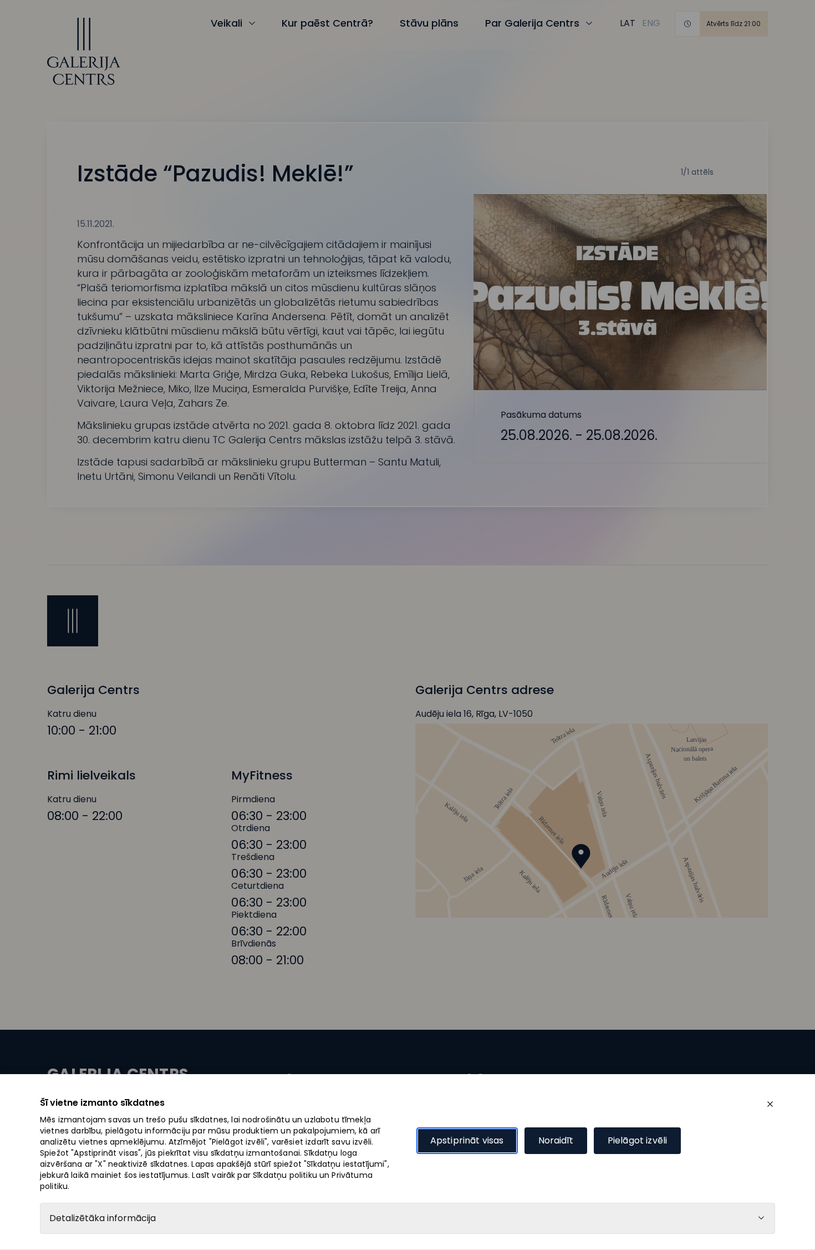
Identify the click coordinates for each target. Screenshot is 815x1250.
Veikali (226, 23)
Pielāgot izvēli (637, 1140)
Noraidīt (555, 1140)
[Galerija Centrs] (83, 51)
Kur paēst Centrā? (327, 23)
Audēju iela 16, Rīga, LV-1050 (474, 714)
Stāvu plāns (429, 23)
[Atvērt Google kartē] (591, 820)
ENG (651, 23)
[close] (770, 1104)
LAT (627, 23)
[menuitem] (628, 23)
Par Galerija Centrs (532, 23)
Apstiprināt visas (467, 1140)
